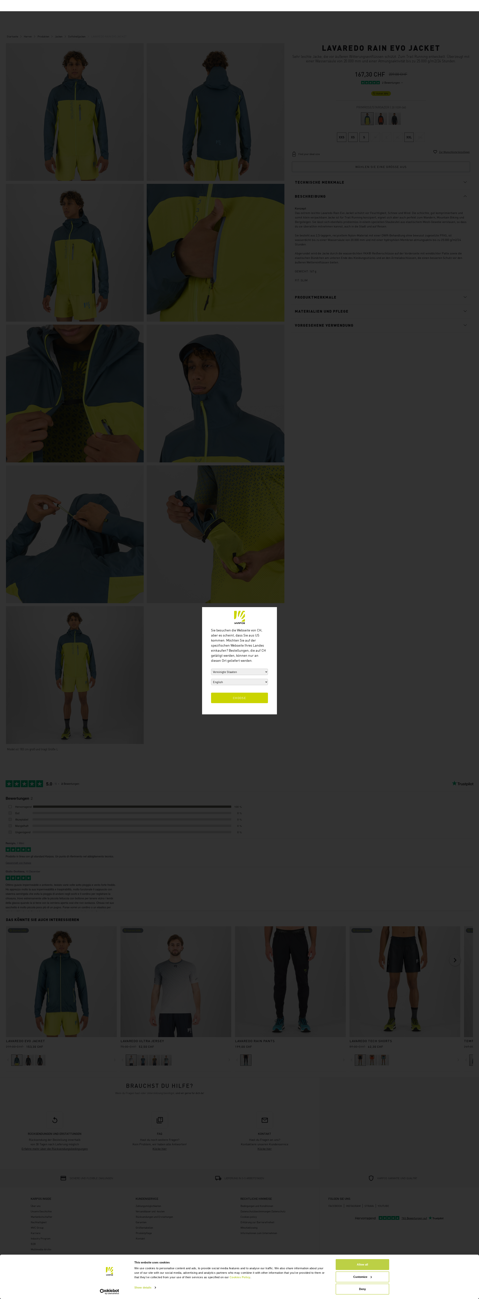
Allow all (362, 1264)
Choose (239, 698)
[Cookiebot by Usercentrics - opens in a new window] (109, 1292)
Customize (360, 1276)
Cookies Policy (240, 1277)
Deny (362, 1289)
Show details (142, 1287)
